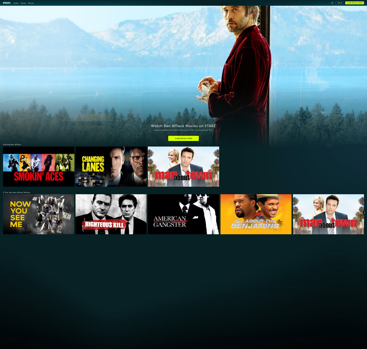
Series (23, 3)
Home (16, 3)
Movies (31, 3)
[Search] (332, 3)
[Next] (365, 213)
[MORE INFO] (38, 214)
